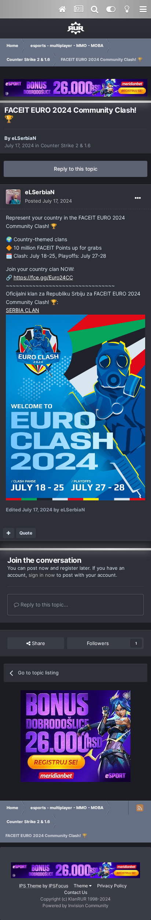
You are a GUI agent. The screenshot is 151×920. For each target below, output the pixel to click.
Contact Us (75, 892)
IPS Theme (30, 885)
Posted (48, 201)
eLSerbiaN (24, 138)
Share (37, 643)
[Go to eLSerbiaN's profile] (13, 196)
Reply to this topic (75, 169)
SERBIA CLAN (22, 310)
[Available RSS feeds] (139, 808)
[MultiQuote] (8, 533)
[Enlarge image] (75, 407)
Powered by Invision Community (75, 905)
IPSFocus (58, 885)
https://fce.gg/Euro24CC (43, 277)
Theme (81, 885)
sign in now (42, 575)
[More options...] (137, 198)
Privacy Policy (112, 885)
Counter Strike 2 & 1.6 (66, 145)
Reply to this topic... (43, 604)
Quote (25, 533)
